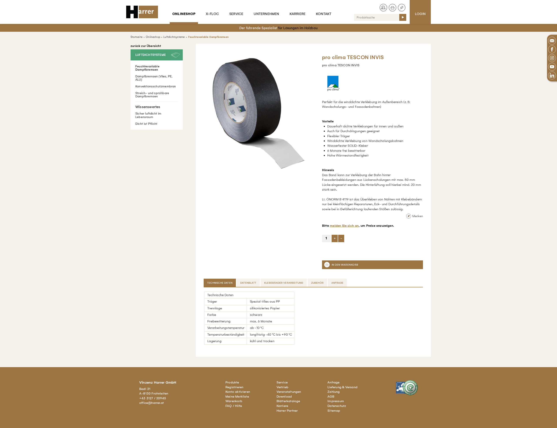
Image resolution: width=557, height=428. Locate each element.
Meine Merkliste (237, 396)
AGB (330, 396)
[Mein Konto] (383, 7)
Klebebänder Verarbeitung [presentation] (283, 282)
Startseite (137, 36)
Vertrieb (283, 387)
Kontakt (323, 14)
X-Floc (212, 14)
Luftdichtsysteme (174, 36)
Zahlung (333, 392)
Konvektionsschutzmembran (155, 86)
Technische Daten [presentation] (219, 282)
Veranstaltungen (289, 392)
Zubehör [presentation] (317, 282)
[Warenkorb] (392, 7)
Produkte (232, 382)
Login (420, 14)
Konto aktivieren (237, 392)
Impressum (335, 401)
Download (284, 396)
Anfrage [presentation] (337, 282)
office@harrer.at (151, 403)
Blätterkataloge (288, 401)
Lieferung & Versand (342, 387)
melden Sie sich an (344, 226)
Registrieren (234, 387)
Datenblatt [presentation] (248, 282)
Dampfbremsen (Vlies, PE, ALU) (154, 78)
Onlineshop (183, 14)
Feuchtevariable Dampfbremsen (208, 36)
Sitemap (333, 411)
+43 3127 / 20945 (152, 398)
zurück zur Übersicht (146, 46)
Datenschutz (336, 406)
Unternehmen (266, 14)
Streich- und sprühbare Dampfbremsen (152, 94)
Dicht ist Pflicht (146, 124)
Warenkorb (233, 401)
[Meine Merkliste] (401, 7)
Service (236, 14)
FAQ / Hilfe (233, 406)
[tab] (220, 283)
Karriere (298, 14)
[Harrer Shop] (144, 12)
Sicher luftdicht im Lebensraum (148, 115)
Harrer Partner (287, 411)
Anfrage (333, 382)
